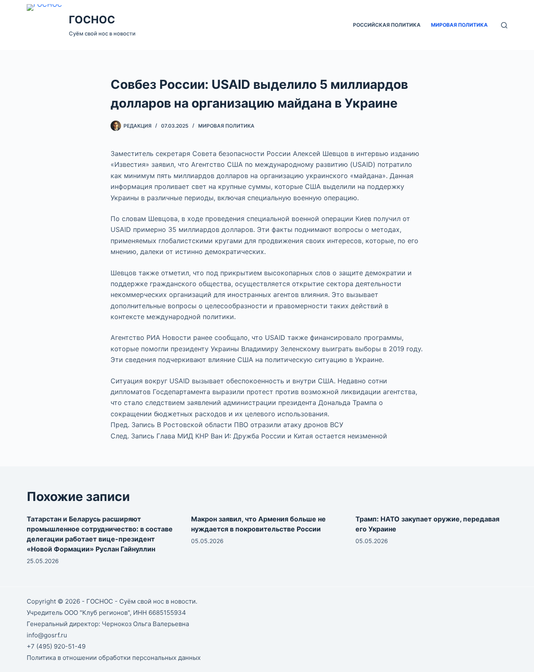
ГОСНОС (92, 19)
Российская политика (387, 25)
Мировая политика (459, 25)
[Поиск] (504, 25)
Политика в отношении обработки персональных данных (114, 658)
